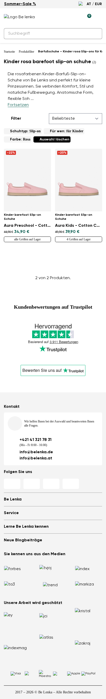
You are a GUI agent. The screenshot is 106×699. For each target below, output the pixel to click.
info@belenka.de (36, 452)
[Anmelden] (75, 17)
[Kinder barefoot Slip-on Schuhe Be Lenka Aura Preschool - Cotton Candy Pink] (27, 180)
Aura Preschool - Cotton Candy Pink (27, 226)
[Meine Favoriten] (63, 17)
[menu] (99, 18)
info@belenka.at (36, 458)
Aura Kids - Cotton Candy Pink (78, 226)
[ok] (95, 33)
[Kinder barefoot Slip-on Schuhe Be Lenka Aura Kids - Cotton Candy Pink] (78, 180)
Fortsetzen (18, 105)
